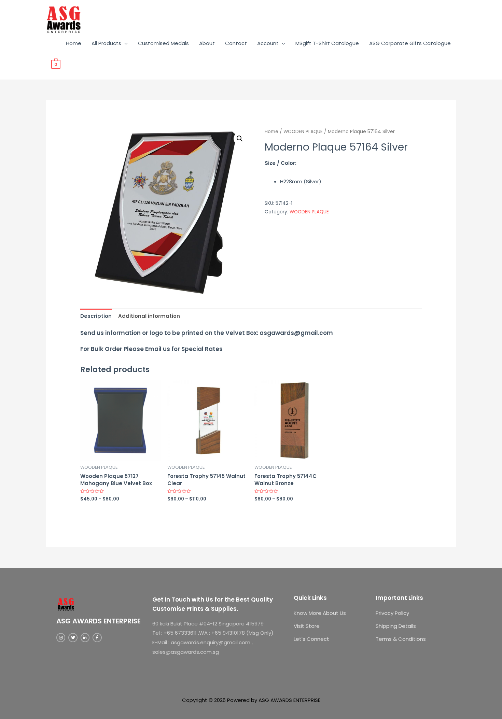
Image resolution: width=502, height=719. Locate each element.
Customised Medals (163, 43)
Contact (236, 43)
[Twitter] (72, 637)
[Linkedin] (85, 637)
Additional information (149, 316)
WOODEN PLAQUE (303, 131)
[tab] (96, 316)
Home (73, 43)
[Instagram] (60, 637)
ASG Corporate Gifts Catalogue (410, 43)
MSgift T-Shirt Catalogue (327, 43)
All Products (106, 43)
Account (268, 43)
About (207, 43)
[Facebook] (97, 637)
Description (96, 316)
